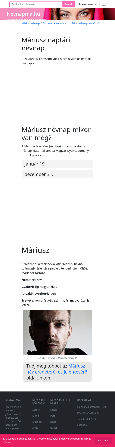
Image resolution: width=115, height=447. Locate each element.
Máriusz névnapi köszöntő (84, 23)
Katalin (36, 409)
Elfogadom (103, 440)
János (53, 421)
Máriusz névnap (31, 23)
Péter (53, 415)
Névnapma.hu (87, 4)
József (53, 427)
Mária (35, 415)
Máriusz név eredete (54, 23)
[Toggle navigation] (103, 4)
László (53, 409)
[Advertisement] (57, 98)
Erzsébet (37, 421)
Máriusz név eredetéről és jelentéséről (57, 369)
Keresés (68, 4)
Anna (35, 427)
